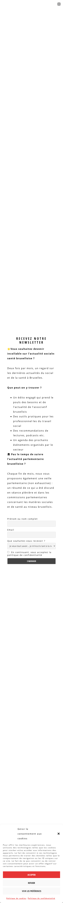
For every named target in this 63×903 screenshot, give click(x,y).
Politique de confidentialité (41, 898)
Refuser (31, 882)
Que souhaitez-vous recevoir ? (26, 540)
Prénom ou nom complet (22, 518)
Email (10, 529)
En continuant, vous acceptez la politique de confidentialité (29, 553)
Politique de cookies (16, 898)
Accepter (32, 874)
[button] (58, 833)
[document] (31, 451)
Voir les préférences (31, 891)
